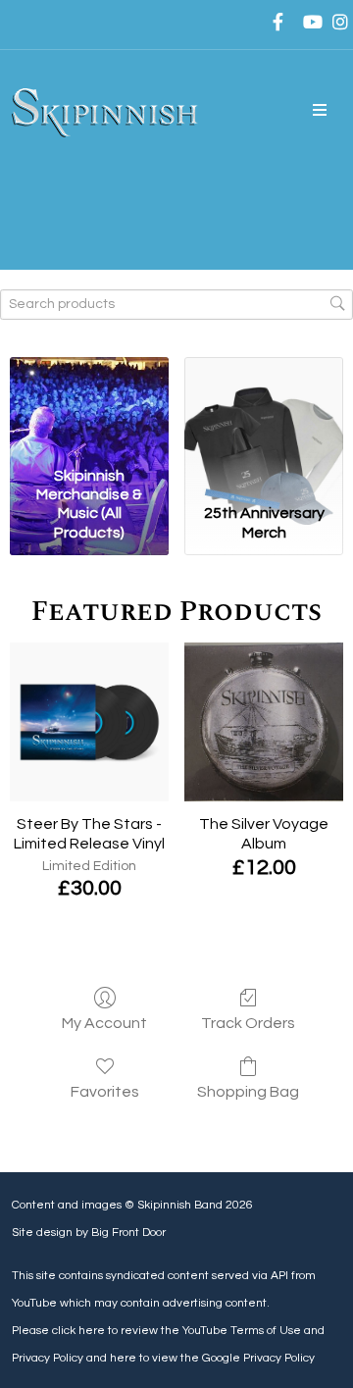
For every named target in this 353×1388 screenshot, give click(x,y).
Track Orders (248, 1023)
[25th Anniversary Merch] (263, 408)
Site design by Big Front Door (89, 1232)
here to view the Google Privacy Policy (212, 1358)
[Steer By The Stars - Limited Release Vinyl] (89, 722)
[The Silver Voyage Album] (263, 722)
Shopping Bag (248, 1092)
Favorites (105, 1092)
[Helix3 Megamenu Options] (320, 110)
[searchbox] (176, 304)
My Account (104, 1023)
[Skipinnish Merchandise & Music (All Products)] (89, 408)
